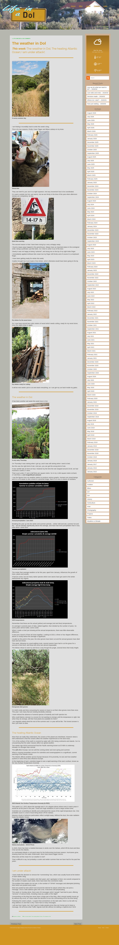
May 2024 (90, 212)
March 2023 (91, 263)
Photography (91, 510)
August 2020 (91, 376)
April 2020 (90, 391)
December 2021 (92, 318)
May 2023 (90, 256)
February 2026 (92, 135)
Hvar (89, 506)
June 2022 (91, 296)
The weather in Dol (47, 916)
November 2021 (92, 321)
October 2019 (92, 413)
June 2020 (91, 384)
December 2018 (92, 450)
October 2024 (92, 193)
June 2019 (91, 428)
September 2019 (93, 417)
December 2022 (92, 274)
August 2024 (91, 201)
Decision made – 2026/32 (96, 96)
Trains (89, 517)
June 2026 (91, 120)
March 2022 (91, 307)
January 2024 (92, 226)
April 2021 (90, 347)
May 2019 (90, 431)
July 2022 (90, 292)
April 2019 (90, 435)
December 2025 (92, 142)
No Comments (26, 38)
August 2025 (91, 157)
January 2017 (92, 464)
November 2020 (92, 365)
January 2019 (92, 446)
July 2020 (90, 380)
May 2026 (90, 124)
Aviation (90, 484)
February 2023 (92, 267)
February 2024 (92, 223)
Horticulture (91, 503)
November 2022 (92, 278)
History (89, 499)
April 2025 (90, 171)
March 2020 (91, 395)
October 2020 (92, 369)
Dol (88, 495)
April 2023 (90, 259)
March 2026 (91, 131)
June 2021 (91, 340)
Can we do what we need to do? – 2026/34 (97, 88)
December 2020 (92, 362)
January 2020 (92, 402)
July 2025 (90, 160)
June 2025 (91, 164)
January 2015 (92, 472)
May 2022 (90, 300)
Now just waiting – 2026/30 (96, 104)
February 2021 (92, 354)
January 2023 (92, 270)
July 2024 (90, 204)
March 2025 (91, 175)
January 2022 (92, 314)
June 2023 (91, 252)
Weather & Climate (17, 916)
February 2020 (92, 398)
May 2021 (90, 343)
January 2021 (92, 358)
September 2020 (93, 373)
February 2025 (92, 179)
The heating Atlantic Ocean (37, 916)
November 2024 (92, 190)
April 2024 (90, 215)
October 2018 (92, 457)
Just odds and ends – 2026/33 (97, 93)
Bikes (89, 488)
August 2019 (91, 420)
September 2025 (93, 153)
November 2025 (92, 146)
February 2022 (92, 311)
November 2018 (92, 453)
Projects (90, 514)
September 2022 (93, 285)
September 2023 (93, 241)
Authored (90, 481)
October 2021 (92, 325)
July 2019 (90, 424)
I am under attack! (27, 916)
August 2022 (91, 289)
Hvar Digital (12, 6)
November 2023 (92, 234)
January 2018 (92, 461)
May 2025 (90, 168)
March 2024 (91, 219)
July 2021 (90, 336)
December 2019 (92, 406)
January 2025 (92, 182)
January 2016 (92, 468)
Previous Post (16, 924)
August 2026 (91, 113)
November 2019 (92, 409)
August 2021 (91, 332)
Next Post (77, 924)
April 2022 (90, 303)
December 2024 (92, 186)
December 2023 (92, 230)
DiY (88, 492)
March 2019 (91, 439)
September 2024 (93, 197)
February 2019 (92, 442)
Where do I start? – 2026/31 (97, 100)
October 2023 (92, 237)
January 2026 (92, 139)
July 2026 (90, 117)
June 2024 (91, 208)
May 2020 (90, 387)
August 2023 (91, 245)
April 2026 (90, 128)
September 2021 (93, 329)
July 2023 (90, 248)
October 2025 (92, 149)
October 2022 (92, 281)
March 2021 (91, 351)
